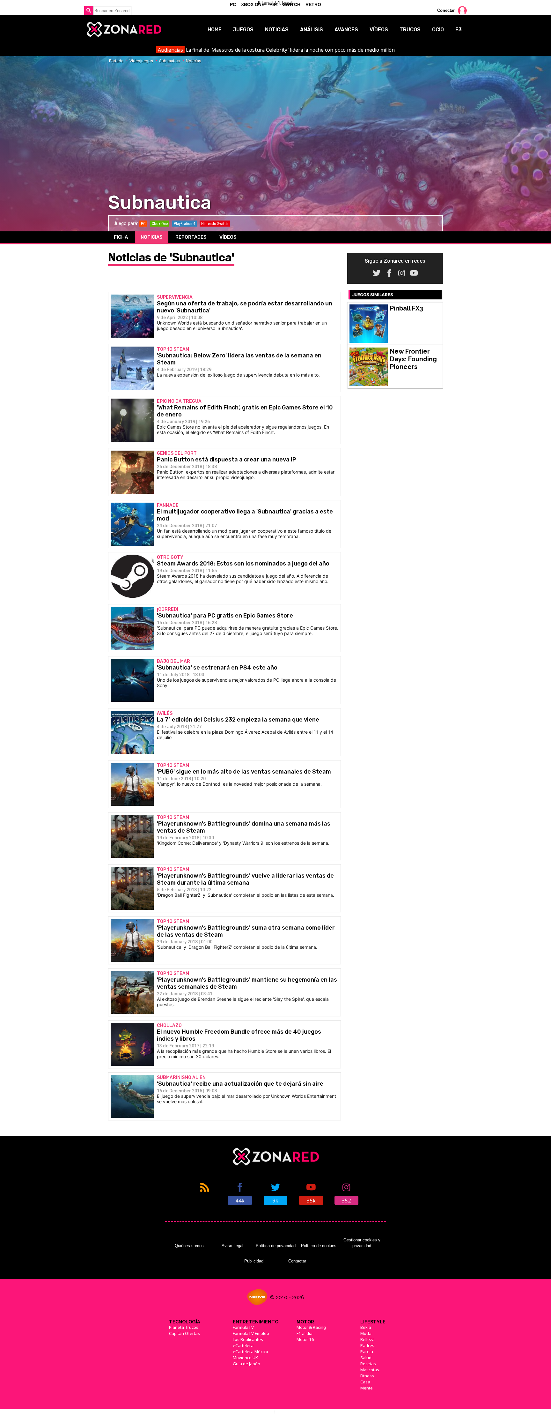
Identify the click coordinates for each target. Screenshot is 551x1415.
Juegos (243, 29)
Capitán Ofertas (184, 1333)
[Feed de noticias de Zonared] (204, 1193)
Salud (365, 1357)
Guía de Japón (246, 1363)
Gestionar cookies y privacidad (361, 1243)
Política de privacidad (276, 1245)
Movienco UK (245, 1357)
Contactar (297, 1261)
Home (215, 29)
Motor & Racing (311, 1327)
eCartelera (243, 1345)
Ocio (438, 29)
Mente (366, 1388)
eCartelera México (250, 1351)
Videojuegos (141, 60)
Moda (365, 1333)
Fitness (367, 1376)
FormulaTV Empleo (251, 1333)
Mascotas (369, 1370)
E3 (458, 29)
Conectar (446, 10)
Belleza (367, 1339)
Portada (116, 60)
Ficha (121, 237)
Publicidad (253, 1261)
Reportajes (191, 237)
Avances (346, 29)
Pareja (366, 1351)
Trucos (410, 29)
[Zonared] (123, 29)
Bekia (365, 1327)
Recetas (368, 1363)
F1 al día (304, 1333)
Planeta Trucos (183, 1327)
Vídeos (379, 29)
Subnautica (169, 60)
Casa (365, 1382)
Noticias (277, 29)
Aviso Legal (232, 1245)
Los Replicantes (248, 1339)
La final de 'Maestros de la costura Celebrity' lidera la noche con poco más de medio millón (276, 49)
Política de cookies (318, 1245)
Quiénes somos (189, 1245)
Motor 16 (305, 1339)
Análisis (311, 29)
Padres (367, 1345)
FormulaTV (243, 1327)
